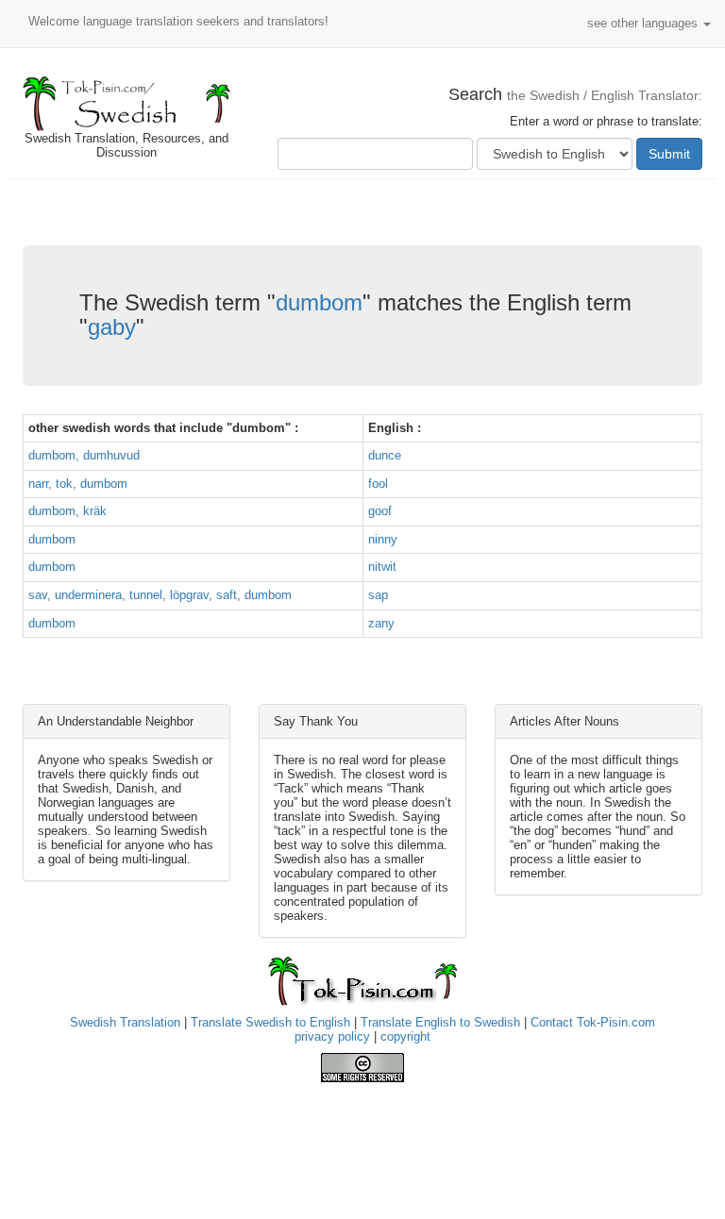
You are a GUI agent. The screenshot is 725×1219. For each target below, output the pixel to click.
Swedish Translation (125, 1022)
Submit (669, 153)
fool (378, 483)
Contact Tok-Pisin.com (593, 1022)
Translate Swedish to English (270, 1022)
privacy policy (332, 1036)
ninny (382, 539)
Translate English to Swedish (440, 1022)
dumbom (319, 302)
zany (381, 623)
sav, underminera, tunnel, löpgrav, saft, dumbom (160, 595)
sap (378, 595)
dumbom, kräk (67, 511)
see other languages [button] (644, 23)
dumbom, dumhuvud (84, 455)
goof (380, 511)
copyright (405, 1036)
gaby (112, 327)
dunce (384, 455)
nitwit (382, 566)
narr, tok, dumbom (77, 483)
